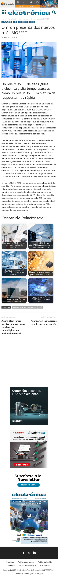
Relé (40, 307)
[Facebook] (23, 553)
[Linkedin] (34, 553)
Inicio (3, 19)
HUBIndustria (45, 565)
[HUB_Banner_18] (29, 7)
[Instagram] (29, 553)
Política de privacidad (26, 562)
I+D (15, 22)
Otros (32, 22)
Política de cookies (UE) (27, 565)
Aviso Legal (10, 562)
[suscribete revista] (29, 487)
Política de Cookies (45, 562)
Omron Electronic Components (24, 307)
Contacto (11, 565)
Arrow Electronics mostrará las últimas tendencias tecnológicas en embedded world (13, 327)
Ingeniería (23, 22)
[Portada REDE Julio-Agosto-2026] (29, 543)
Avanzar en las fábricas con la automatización (44, 322)
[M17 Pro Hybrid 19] (29, 424)
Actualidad (12, 19)
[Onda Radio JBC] (29, 467)
